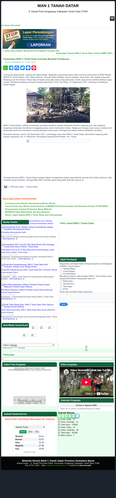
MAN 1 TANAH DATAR (58, 6)
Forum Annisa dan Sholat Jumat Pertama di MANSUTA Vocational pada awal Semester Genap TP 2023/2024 (56, 206)
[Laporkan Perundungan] (30, 48)
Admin (33, 62)
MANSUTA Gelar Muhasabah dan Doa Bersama (27, 212)
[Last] (44, 400)
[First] (14, 400)
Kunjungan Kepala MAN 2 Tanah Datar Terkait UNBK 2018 (84, 53)
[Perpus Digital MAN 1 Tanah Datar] (86, 350)
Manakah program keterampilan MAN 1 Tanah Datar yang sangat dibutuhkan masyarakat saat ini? (85, 277)
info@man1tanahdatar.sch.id (58, 465)
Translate (21, 348)
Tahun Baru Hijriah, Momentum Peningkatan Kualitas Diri (31, 51)
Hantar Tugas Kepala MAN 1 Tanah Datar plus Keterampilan (33, 215)
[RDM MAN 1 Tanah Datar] (86, 347)
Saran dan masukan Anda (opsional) (76, 292)
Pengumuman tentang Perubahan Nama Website (28, 209)
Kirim (63, 304)
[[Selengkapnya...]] (10, 239)
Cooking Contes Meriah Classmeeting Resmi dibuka (30, 203)
